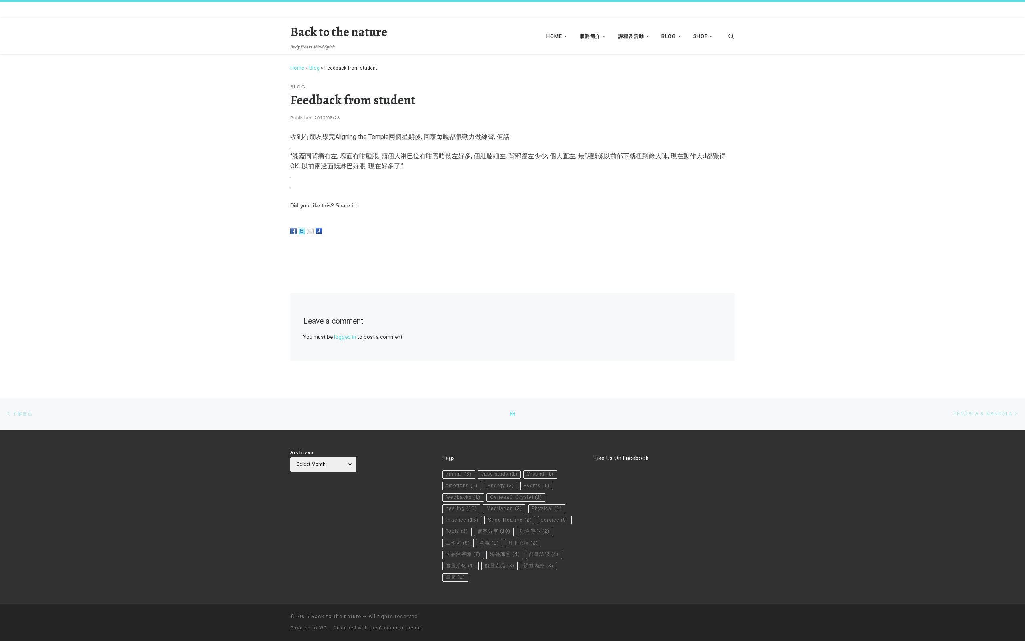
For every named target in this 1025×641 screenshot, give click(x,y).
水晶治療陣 (463, 554)
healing (461, 508)
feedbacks (463, 497)
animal (459, 474)
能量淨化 (460, 566)
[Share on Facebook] (293, 231)
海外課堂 (505, 554)
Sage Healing (510, 520)
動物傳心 (534, 531)
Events (536, 485)
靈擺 (455, 577)
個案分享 (494, 531)
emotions (462, 485)
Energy (500, 485)
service (554, 520)
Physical (546, 508)
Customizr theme (400, 628)
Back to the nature (336, 616)
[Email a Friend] (310, 231)
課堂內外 (538, 566)
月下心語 (523, 543)
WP (323, 628)
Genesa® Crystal (516, 497)
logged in (345, 337)
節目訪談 (544, 554)
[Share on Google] (319, 231)
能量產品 (500, 566)
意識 (489, 543)
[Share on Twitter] (302, 231)
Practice (462, 520)
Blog (314, 68)
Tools (457, 531)
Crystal (540, 474)
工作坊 (458, 543)
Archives (302, 452)
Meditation (504, 508)
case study (499, 474)
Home (297, 68)
